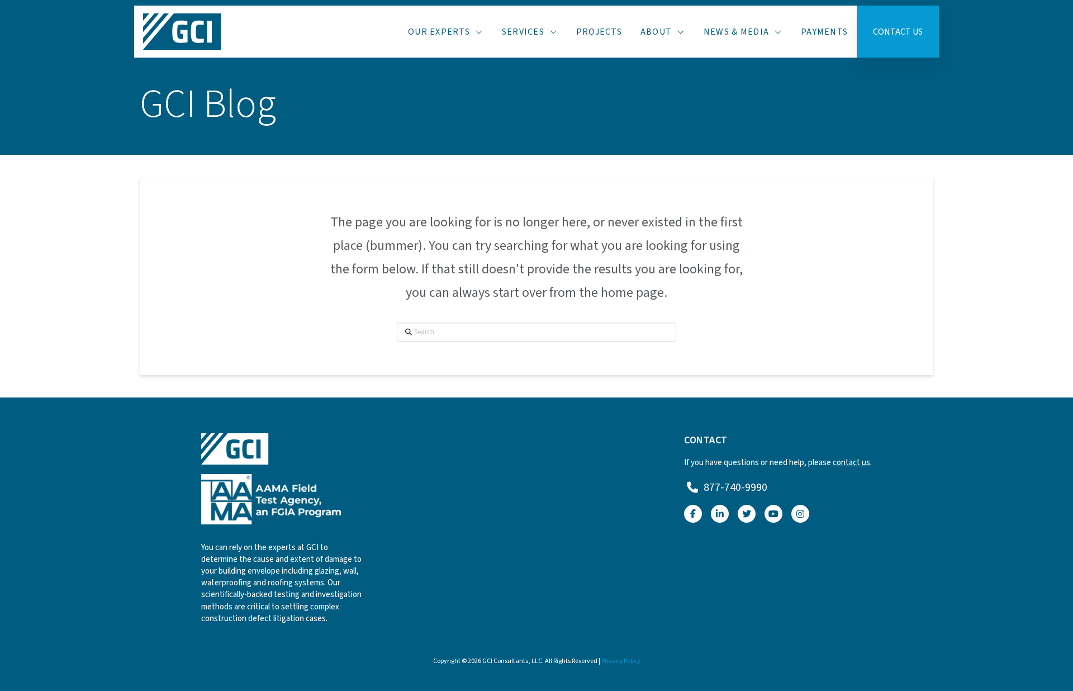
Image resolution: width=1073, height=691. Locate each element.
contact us (851, 462)
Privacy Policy (620, 661)
